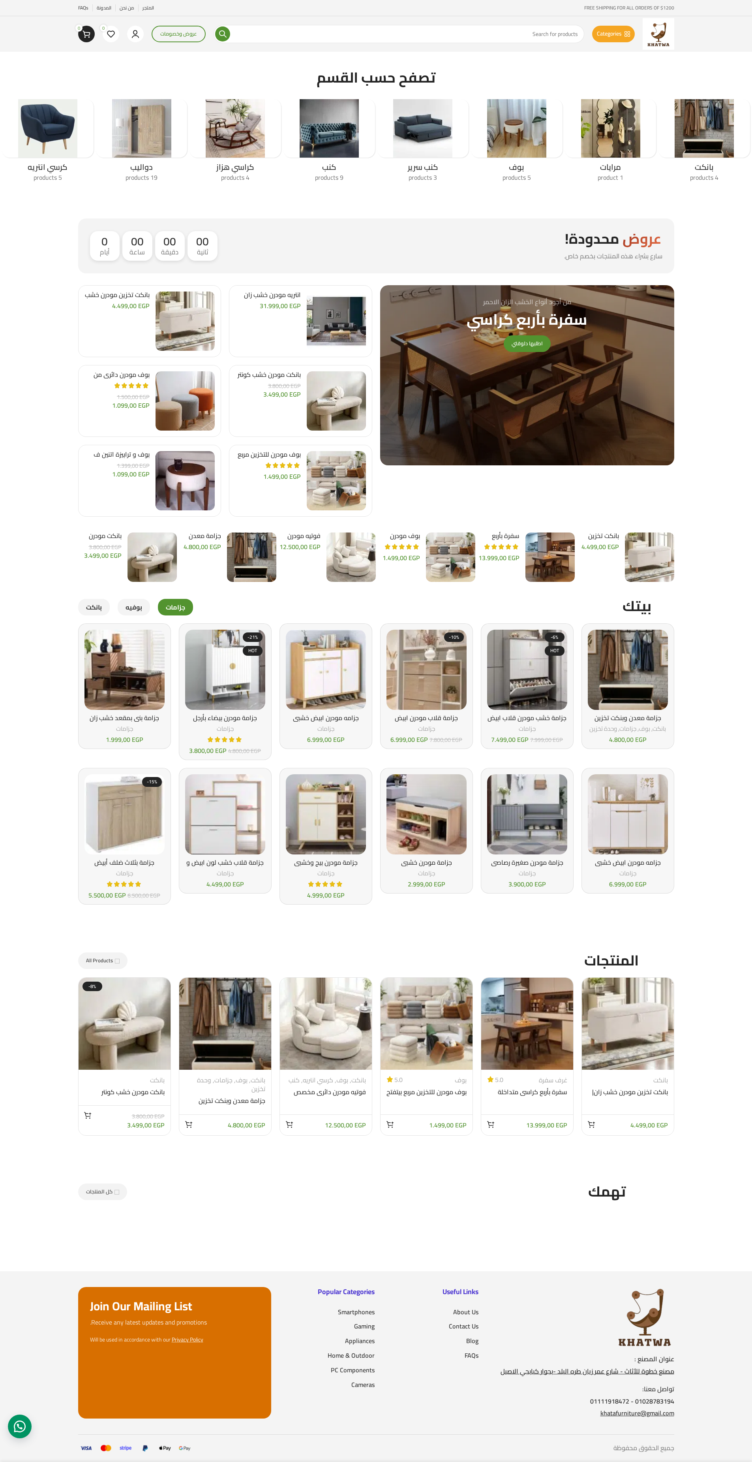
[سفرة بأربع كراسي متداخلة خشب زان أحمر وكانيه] (550, 557)
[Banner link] (527, 375)
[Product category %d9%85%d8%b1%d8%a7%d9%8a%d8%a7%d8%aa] (610, 143)
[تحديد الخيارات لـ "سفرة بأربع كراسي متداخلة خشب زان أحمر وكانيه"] (490, 1124)
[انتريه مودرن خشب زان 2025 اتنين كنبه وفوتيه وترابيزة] (336, 321)
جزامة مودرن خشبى (426, 862)
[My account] (135, 34)
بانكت (659, 728)
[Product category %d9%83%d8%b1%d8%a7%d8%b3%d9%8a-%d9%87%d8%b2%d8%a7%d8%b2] (235, 143)
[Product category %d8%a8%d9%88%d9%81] (517, 143)
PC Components (353, 1370)
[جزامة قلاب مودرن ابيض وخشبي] (426, 670)
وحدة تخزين (603, 728)
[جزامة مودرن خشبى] (426, 814)
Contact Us (463, 1326)
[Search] (222, 33)
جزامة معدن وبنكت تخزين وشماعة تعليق (627, 722)
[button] (591, 1124)
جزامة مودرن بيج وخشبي (326, 862)
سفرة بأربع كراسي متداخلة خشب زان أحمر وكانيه (532, 1096)
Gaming (364, 1326)
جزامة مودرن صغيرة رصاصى (527, 862)
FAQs (471, 1355)
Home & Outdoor (351, 1355)
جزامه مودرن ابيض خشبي (326, 718)
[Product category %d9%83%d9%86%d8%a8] (329, 143)
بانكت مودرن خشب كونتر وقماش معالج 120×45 (269, 379)
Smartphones (356, 1312)
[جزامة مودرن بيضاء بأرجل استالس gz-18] (225, 670)
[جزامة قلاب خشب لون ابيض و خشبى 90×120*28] (225, 814)
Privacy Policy (187, 1340)
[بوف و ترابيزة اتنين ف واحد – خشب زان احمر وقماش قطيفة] (185, 480)
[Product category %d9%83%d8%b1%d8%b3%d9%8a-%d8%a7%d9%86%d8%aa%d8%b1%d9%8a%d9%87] (48, 143)
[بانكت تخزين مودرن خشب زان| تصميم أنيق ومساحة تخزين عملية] (185, 321)
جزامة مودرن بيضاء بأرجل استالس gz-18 (225, 722)
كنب (294, 1080)
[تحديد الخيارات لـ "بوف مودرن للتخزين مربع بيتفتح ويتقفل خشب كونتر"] (390, 1124)
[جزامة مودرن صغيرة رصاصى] (527, 814)
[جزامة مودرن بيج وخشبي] (326, 814)
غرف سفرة (553, 1080)
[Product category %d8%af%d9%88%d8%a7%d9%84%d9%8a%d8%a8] (142, 143)
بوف (644, 728)
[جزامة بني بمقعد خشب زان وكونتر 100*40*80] (124, 670)
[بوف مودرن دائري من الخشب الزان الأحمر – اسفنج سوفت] (185, 401)
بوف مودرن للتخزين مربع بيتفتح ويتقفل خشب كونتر (426, 1096)
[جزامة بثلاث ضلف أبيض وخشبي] (124, 814)
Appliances (360, 1341)
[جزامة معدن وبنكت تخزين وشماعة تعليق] (251, 557)
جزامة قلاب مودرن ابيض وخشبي (426, 722)
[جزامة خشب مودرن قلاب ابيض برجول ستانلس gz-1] (527, 670)
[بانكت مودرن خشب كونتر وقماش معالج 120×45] (336, 401)
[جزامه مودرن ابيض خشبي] (326, 670)
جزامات (627, 728)
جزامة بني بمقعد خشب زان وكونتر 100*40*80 (124, 722)
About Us (465, 1312)
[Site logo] (658, 33)
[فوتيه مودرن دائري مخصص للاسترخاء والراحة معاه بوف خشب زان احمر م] (351, 557)
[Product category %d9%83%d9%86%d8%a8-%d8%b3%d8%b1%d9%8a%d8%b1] (423, 143)
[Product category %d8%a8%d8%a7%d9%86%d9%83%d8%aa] (704, 143)
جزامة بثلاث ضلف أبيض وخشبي (124, 866)
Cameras (363, 1384)
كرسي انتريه (318, 1080)
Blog (472, 1341)
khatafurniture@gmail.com (637, 1413)
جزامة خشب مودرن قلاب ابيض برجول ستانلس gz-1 (527, 722)
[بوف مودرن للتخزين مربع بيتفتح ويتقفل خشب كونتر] (336, 480)
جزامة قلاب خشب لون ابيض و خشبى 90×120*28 (225, 866)
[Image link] (644, 1316)
